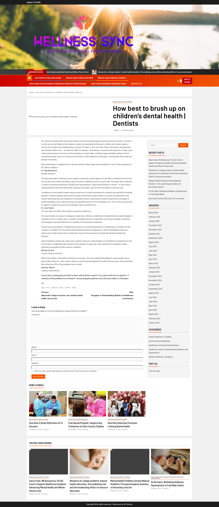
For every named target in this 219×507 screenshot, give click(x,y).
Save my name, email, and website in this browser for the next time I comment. (65, 371)
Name (34, 347)
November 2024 (155, 280)
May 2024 (153, 306)
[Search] (178, 81)
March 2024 (153, 314)
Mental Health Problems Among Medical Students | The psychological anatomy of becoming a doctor (165, 184)
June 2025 (153, 251)
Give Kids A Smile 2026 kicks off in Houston (166, 198)
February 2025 (154, 268)
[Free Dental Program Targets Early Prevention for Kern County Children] (87, 404)
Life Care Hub (154, 371)
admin (117, 130)
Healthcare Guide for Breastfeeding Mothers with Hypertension (57, 84)
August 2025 (154, 242)
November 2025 (155, 230)
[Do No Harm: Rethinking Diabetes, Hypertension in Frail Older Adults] (170, 461)
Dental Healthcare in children (79, 78)
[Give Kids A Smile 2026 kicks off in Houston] (48, 404)
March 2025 (153, 263)
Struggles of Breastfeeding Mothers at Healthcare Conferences (112, 295)
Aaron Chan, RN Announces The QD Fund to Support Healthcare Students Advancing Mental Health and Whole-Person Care (167, 163)
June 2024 (153, 302)
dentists (67, 287)
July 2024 (153, 297)
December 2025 (155, 225)
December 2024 (155, 276)
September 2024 (155, 289)
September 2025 (155, 238)
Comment (35, 315)
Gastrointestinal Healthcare (48, 78)
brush (48, 287)
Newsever (117, 504)
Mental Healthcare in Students (112, 78)
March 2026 (153, 213)
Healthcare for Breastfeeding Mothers (108, 84)
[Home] (29, 78)
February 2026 (154, 217)
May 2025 (153, 255)
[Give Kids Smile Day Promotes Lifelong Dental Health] (126, 404)
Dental (61, 287)
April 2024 (153, 310)
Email (34, 355)
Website (34, 363)
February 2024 (154, 318)
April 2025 (153, 259)
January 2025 (154, 272)
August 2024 (154, 293)
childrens (54, 287)
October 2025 (154, 234)
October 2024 (154, 285)
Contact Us (136, 84)
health (74, 287)
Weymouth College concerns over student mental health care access (62, 295)
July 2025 (153, 246)
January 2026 (154, 221)
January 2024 (154, 323)
